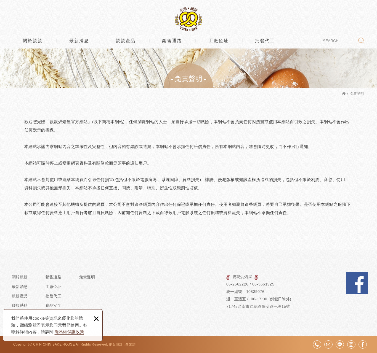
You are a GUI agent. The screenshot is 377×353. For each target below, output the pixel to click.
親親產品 (126, 40)
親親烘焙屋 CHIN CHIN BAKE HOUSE (189, 19)
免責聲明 (87, 277)
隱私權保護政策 (69, 331)
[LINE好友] (340, 344)
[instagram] (351, 344)
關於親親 (33, 40)
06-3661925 (263, 284)
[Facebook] (363, 344)
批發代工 (265, 40)
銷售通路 (172, 40)
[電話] (317, 344)
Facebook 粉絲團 (357, 283)
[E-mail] (328, 344)
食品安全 (53, 305)
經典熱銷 (20, 305)
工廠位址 (219, 40)
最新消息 (79, 40)
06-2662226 (237, 284)
